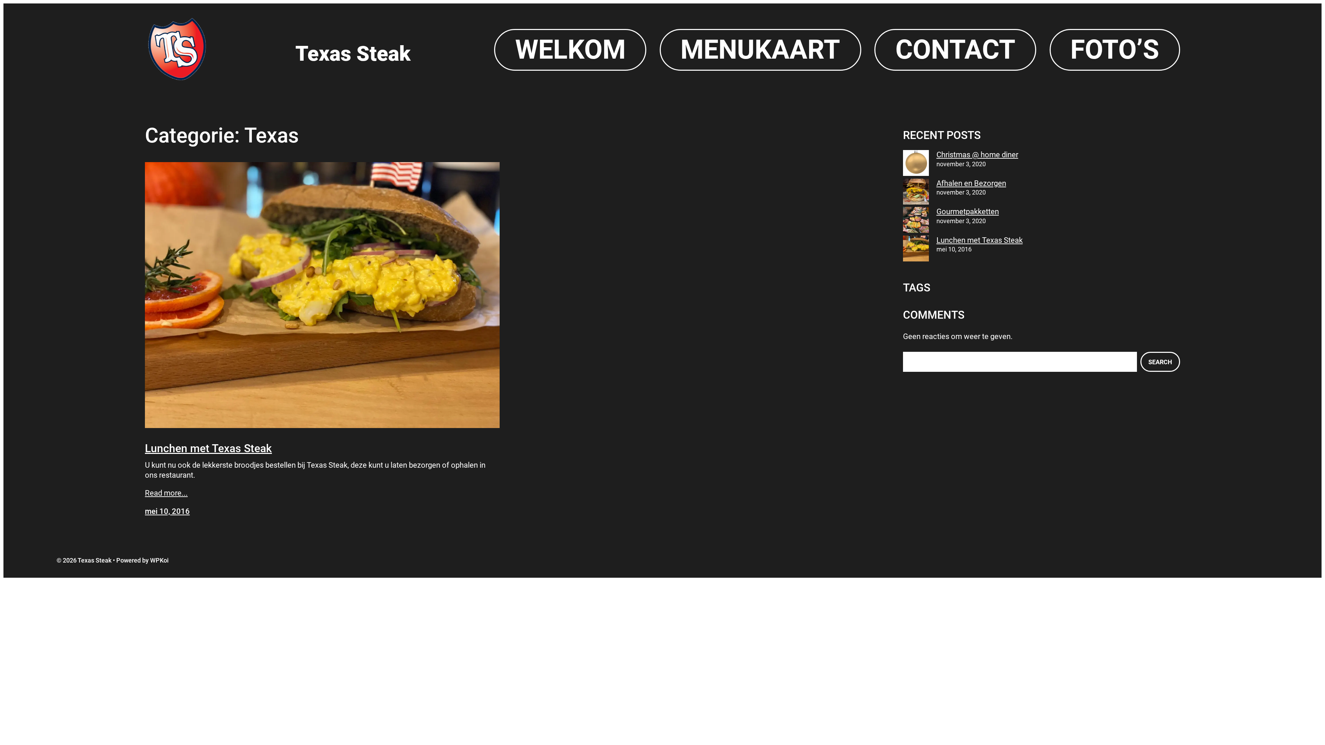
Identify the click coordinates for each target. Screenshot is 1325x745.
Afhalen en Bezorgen (971, 183)
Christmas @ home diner (977, 154)
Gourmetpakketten (967, 211)
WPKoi (159, 560)
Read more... (166, 493)
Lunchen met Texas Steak (208, 448)
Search (1160, 362)
